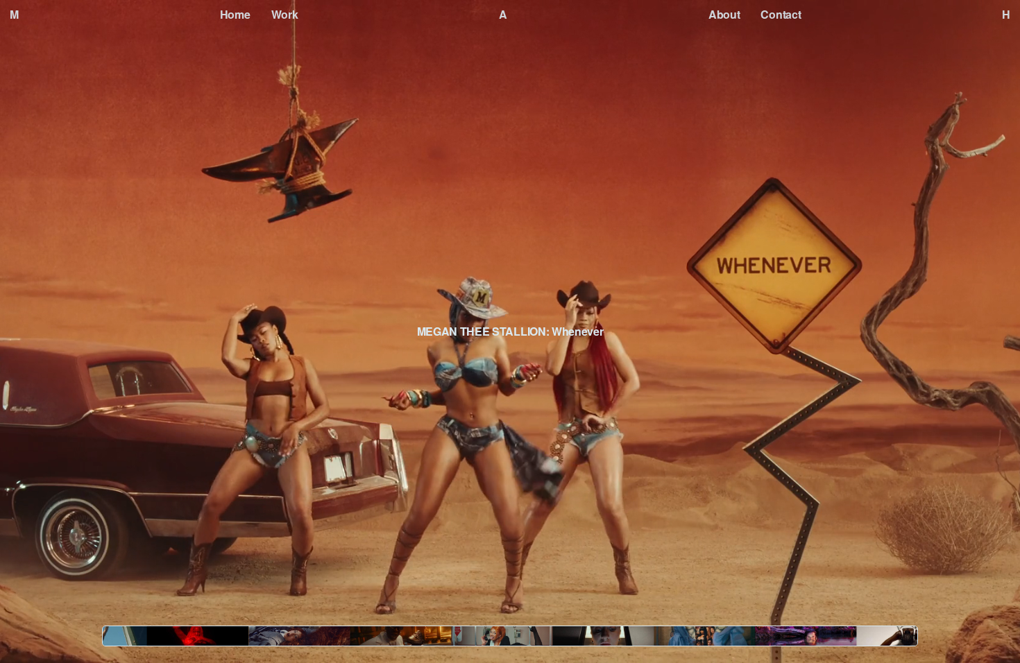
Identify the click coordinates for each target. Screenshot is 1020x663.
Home (235, 14)
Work (284, 14)
